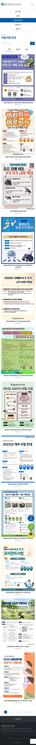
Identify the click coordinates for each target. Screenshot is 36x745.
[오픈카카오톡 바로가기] (31, 535)
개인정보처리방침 (18, 742)
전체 (9, 49)
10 (30, 712)
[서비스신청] (31, 526)
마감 (27, 49)
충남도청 (18, 719)
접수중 (18, 49)
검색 (32, 43)
